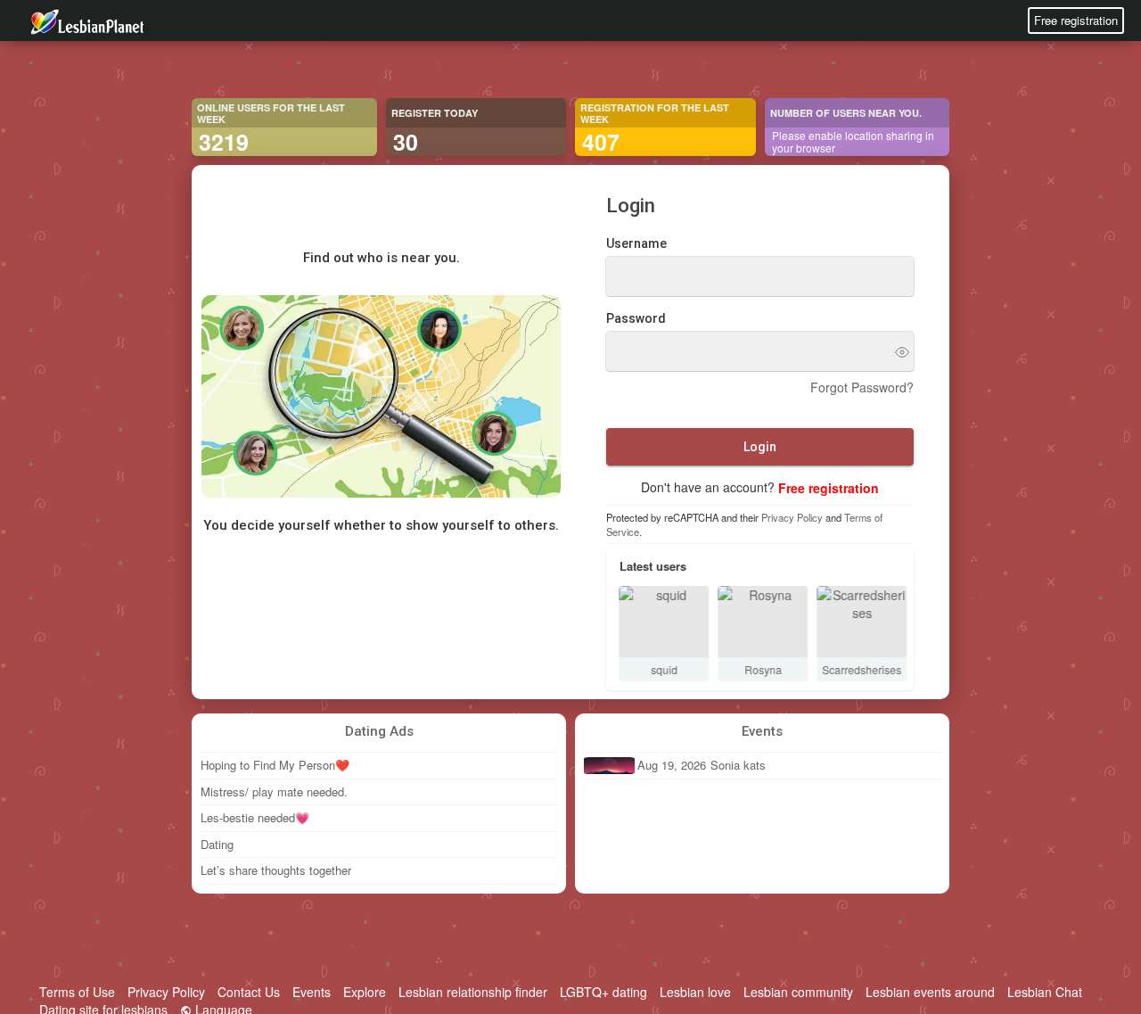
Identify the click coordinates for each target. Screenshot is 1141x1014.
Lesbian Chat (1044, 992)
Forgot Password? (862, 388)
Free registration (1076, 20)
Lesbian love (695, 992)
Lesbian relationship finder (472, 992)
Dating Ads (379, 731)
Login (759, 447)
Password (636, 319)
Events (762, 731)
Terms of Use (77, 992)
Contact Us (249, 992)
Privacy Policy (792, 518)
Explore (364, 992)
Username (636, 244)
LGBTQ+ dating (603, 992)
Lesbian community (798, 992)
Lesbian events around (930, 992)
